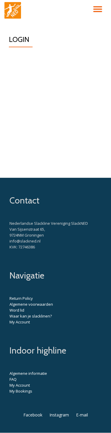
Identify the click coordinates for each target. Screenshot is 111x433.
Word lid (16, 310)
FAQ (13, 379)
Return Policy (21, 298)
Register (80, 133)
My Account (19, 322)
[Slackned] (13, 10)
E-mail (82, 415)
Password (22, 87)
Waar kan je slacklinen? (30, 316)
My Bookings (20, 391)
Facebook (32, 415)
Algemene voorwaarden (31, 304)
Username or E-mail (32, 60)
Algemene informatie (28, 373)
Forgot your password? (55, 150)
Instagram (59, 415)
